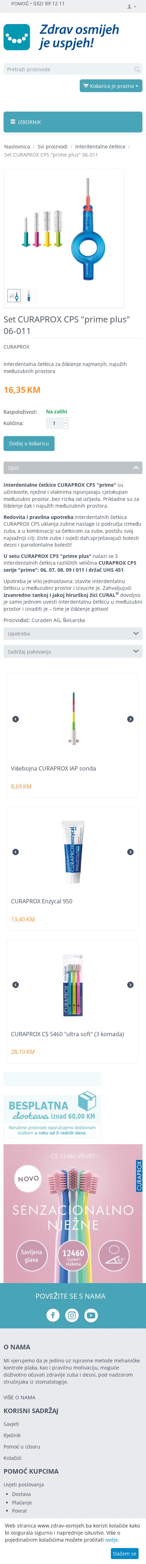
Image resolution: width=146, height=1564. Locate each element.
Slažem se (124, 1553)
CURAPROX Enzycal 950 (41, 901)
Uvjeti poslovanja (24, 1484)
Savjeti (11, 1424)
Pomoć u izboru (22, 1446)
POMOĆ (20, 4)
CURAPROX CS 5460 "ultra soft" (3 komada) (67, 1034)
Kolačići (13, 1458)
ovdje (111, 1539)
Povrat (19, 1510)
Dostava (21, 1494)
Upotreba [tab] (19, 633)
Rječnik (12, 1435)
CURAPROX (16, 346)
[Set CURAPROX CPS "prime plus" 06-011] (63, 229)
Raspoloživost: (20, 411)
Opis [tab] (13, 467)
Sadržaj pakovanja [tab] (29, 651)
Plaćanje (22, 1502)
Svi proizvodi (53, 146)
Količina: (14, 423)
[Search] (137, 69)
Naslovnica (17, 146)
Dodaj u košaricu (29, 443)
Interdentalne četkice (100, 146)
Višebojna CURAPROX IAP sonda (53, 768)
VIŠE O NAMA (19, 1397)
